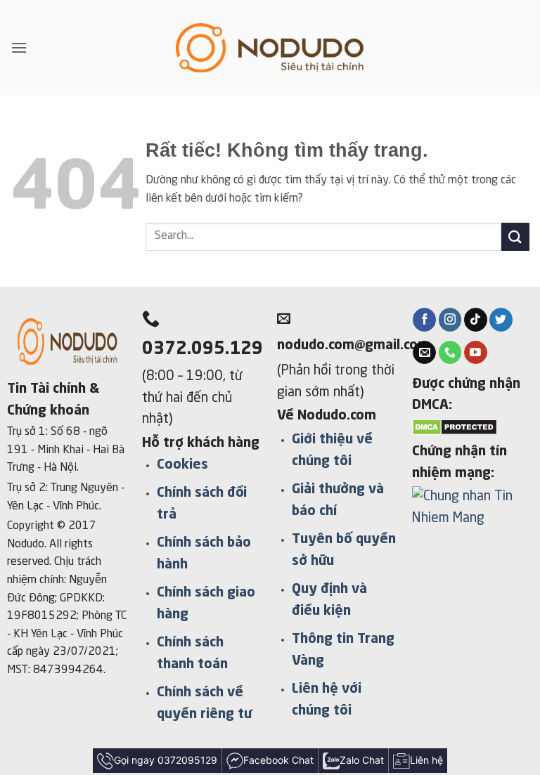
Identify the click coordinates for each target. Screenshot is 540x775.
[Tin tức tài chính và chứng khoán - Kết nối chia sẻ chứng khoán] (270, 48)
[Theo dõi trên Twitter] (501, 320)
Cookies (182, 465)
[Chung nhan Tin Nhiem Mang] (472, 514)
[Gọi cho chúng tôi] (450, 353)
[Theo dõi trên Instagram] (450, 320)
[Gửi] (515, 236)
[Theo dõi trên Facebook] (424, 320)
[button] (19, 47)
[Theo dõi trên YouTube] (475, 353)
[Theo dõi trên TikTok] (475, 320)
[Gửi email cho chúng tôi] (424, 353)
